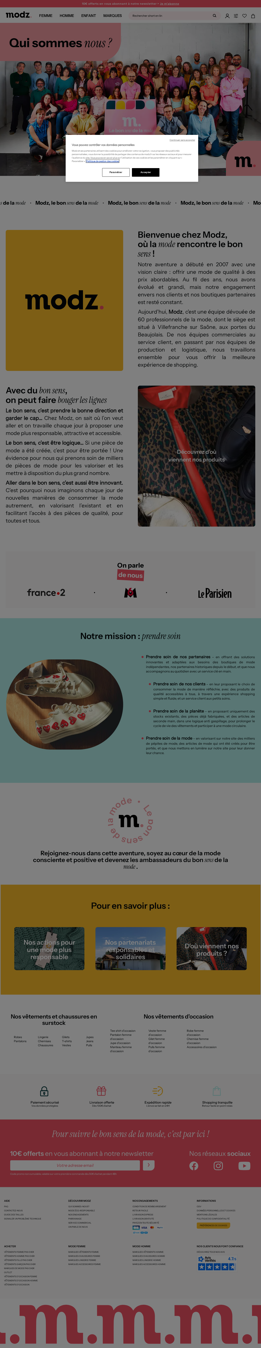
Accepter (145, 172)
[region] (132, 158)
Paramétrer (115, 172)
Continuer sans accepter (182, 140)
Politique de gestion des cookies (102, 161)
